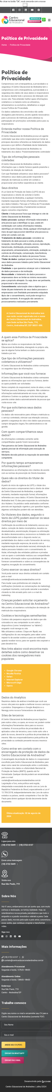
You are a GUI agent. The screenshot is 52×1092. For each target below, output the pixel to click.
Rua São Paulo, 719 (11, 884)
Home (4, 45)
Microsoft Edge (14, 683)
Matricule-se (35, 18)
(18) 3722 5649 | (10, 845)
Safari (9, 676)
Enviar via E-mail (13, 1060)
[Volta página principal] (13, 20)
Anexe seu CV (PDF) (13, 1045)
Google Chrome (14, 670)
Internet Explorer (15, 679)
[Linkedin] (26, 10)
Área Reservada (34, 21)
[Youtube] (32, 10)
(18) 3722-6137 (26, 845)
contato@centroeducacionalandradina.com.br (23, 960)
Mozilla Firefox (14, 673)
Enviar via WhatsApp (14, 1053)
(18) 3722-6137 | (12, 957)
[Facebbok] (13, 10)
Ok (25, 5)
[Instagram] (20, 10)
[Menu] (49, 20)
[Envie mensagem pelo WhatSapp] (43, 20)
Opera (9, 686)
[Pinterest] (39, 10)
